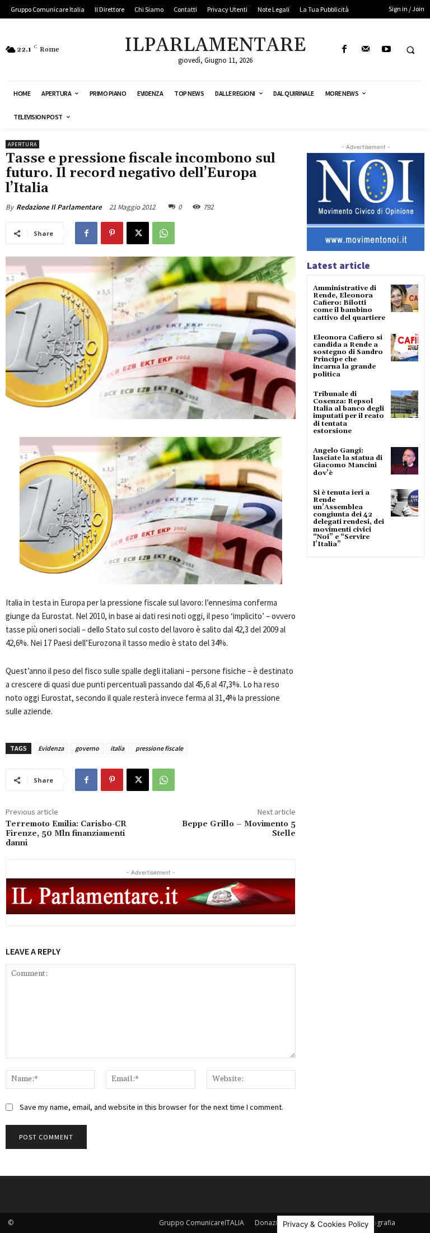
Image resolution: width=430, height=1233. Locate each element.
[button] (410, 50)
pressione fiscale (159, 748)
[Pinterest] (112, 233)
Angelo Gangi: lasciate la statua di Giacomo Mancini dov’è (347, 461)
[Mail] (365, 49)
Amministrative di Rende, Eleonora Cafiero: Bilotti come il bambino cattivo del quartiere (349, 303)
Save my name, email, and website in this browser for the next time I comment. (151, 1107)
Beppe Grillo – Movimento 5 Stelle (239, 829)
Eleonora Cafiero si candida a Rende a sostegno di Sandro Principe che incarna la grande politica (348, 356)
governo (87, 748)
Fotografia (378, 1222)
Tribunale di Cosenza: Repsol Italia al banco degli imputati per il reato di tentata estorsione (348, 412)
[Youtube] (386, 49)
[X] (138, 233)
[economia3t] (151, 510)
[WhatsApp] (163, 233)
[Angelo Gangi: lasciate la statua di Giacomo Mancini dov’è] (404, 460)
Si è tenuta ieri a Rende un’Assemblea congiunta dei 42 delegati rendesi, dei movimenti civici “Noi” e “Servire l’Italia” (348, 518)
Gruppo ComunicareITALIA (201, 1222)
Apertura (22, 144)
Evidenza (51, 748)
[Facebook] (344, 49)
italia (117, 748)
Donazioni (271, 1222)
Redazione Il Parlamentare (59, 207)
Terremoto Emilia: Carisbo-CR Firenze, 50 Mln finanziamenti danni (66, 833)
